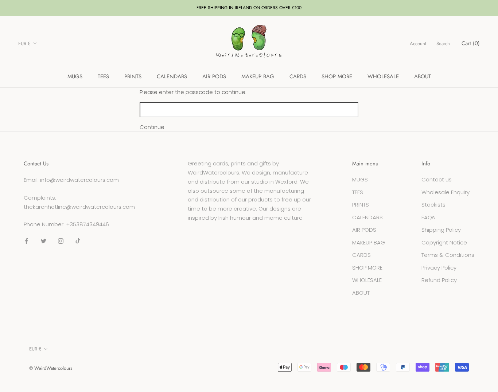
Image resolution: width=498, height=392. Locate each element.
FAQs (428, 217)
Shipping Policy (441, 230)
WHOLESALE (383, 76)
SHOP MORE (337, 76)
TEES (103, 76)
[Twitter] (43, 241)
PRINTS (132, 76)
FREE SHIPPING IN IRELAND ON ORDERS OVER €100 (249, 7)
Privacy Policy (438, 267)
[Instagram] (60, 241)
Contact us (436, 179)
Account (418, 43)
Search (443, 43)
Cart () (471, 43)
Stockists (433, 204)
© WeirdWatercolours (50, 368)
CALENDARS (172, 76)
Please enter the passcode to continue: (193, 92)
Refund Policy (439, 280)
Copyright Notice (444, 242)
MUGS (74, 76)
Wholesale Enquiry (445, 192)
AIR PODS (214, 76)
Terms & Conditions (447, 255)
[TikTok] (78, 241)
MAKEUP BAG (257, 76)
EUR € (24, 43)
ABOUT (422, 76)
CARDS (297, 76)
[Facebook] (26, 241)
